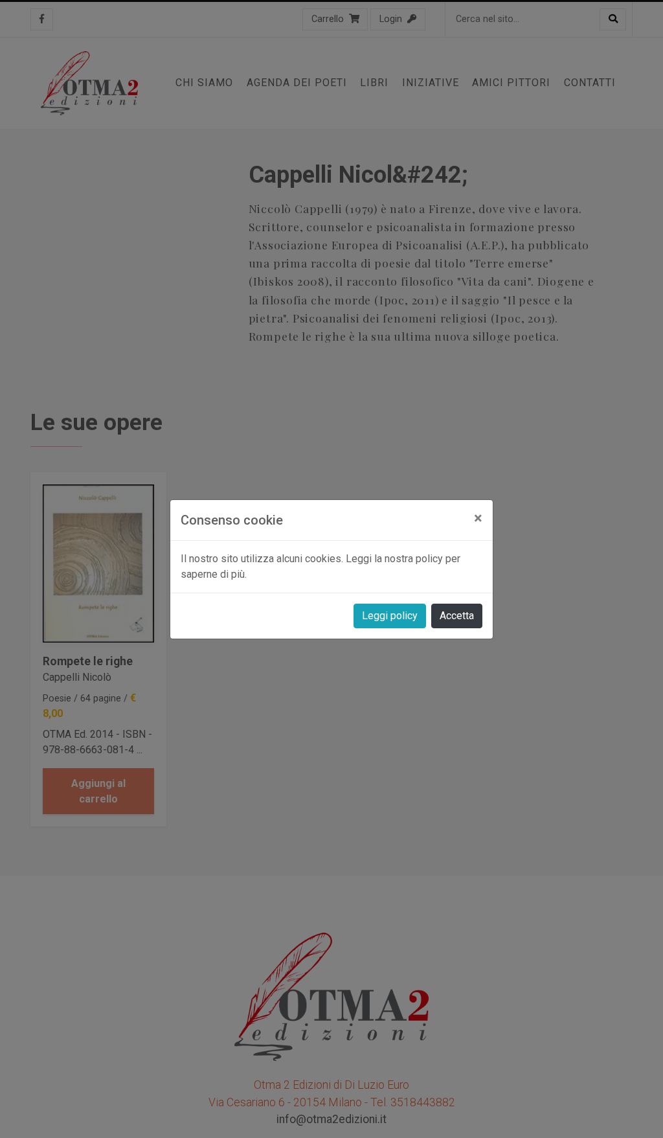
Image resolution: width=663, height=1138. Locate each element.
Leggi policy (390, 615)
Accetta (457, 615)
